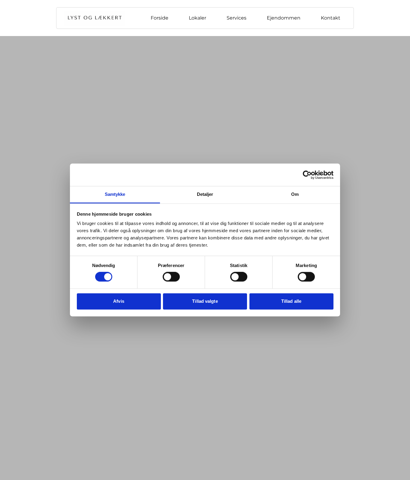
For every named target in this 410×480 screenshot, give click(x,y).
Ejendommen (283, 18)
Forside (159, 18)
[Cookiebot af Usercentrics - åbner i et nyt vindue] (307, 174)
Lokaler (197, 18)
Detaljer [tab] (205, 194)
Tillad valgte (205, 301)
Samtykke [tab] (115, 194)
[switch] (171, 277)
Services (236, 18)
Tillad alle (291, 301)
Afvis (118, 301)
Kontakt (330, 18)
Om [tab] (295, 194)
